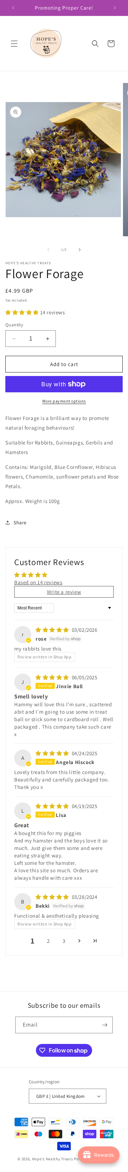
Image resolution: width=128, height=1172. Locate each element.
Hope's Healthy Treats (52, 1158)
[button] (14, 43)
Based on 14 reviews (38, 582)
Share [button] (20, 522)
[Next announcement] (115, 8)
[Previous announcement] (13, 8)
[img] (53, 629)
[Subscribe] (104, 1025)
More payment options (64, 401)
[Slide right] (79, 250)
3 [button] (64, 941)
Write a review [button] (64, 591)
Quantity (14, 325)
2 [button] (48, 941)
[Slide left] (48, 250)
